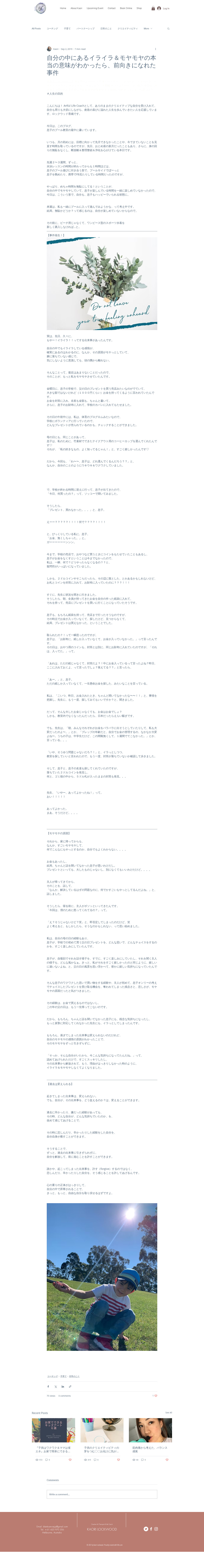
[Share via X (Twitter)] (55, 1386)
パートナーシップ (86, 28)
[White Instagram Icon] (156, 1529)
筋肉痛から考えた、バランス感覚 (149, 1449)
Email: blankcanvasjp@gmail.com (52, 1526)
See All (168, 1412)
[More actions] (155, 49)
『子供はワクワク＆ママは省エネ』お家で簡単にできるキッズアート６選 (53, 1449)
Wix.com (119, 1545)
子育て (67, 28)
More (146, 28)
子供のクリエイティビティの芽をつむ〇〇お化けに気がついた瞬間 (101, 1449)
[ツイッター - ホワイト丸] (146, 1529)
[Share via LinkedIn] (62, 1386)
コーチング (52, 28)
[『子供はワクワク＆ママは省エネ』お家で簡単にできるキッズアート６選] (53, 1430)
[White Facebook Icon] (151, 1529)
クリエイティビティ (128, 28)
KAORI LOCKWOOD (102, 1529)
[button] (153, 8)
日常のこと (106, 28)
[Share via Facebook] (48, 1386)
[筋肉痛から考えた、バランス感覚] (150, 1430)
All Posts (36, 28)
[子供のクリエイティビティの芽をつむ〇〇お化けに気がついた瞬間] (102, 1430)
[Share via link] (70, 1386)
